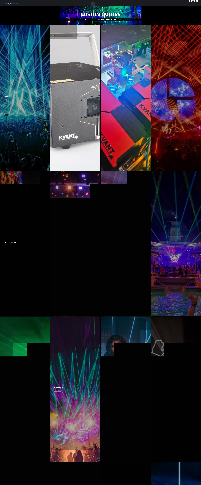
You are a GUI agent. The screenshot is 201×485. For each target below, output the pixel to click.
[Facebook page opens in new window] (190, 1)
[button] (1, 15)
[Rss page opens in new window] (197, 1)
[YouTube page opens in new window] (193, 1)
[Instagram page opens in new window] (191, 1)
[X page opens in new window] (194, 1)
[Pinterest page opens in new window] (196, 1)
